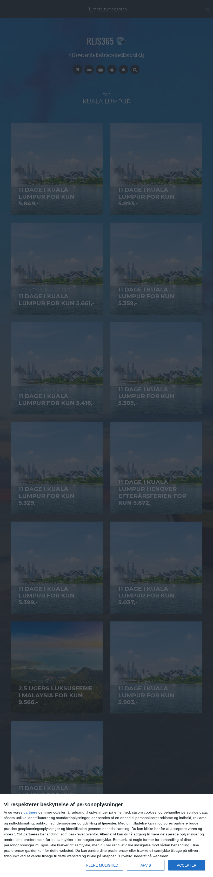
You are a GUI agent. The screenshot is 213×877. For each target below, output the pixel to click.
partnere (30, 812)
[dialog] (106, 835)
